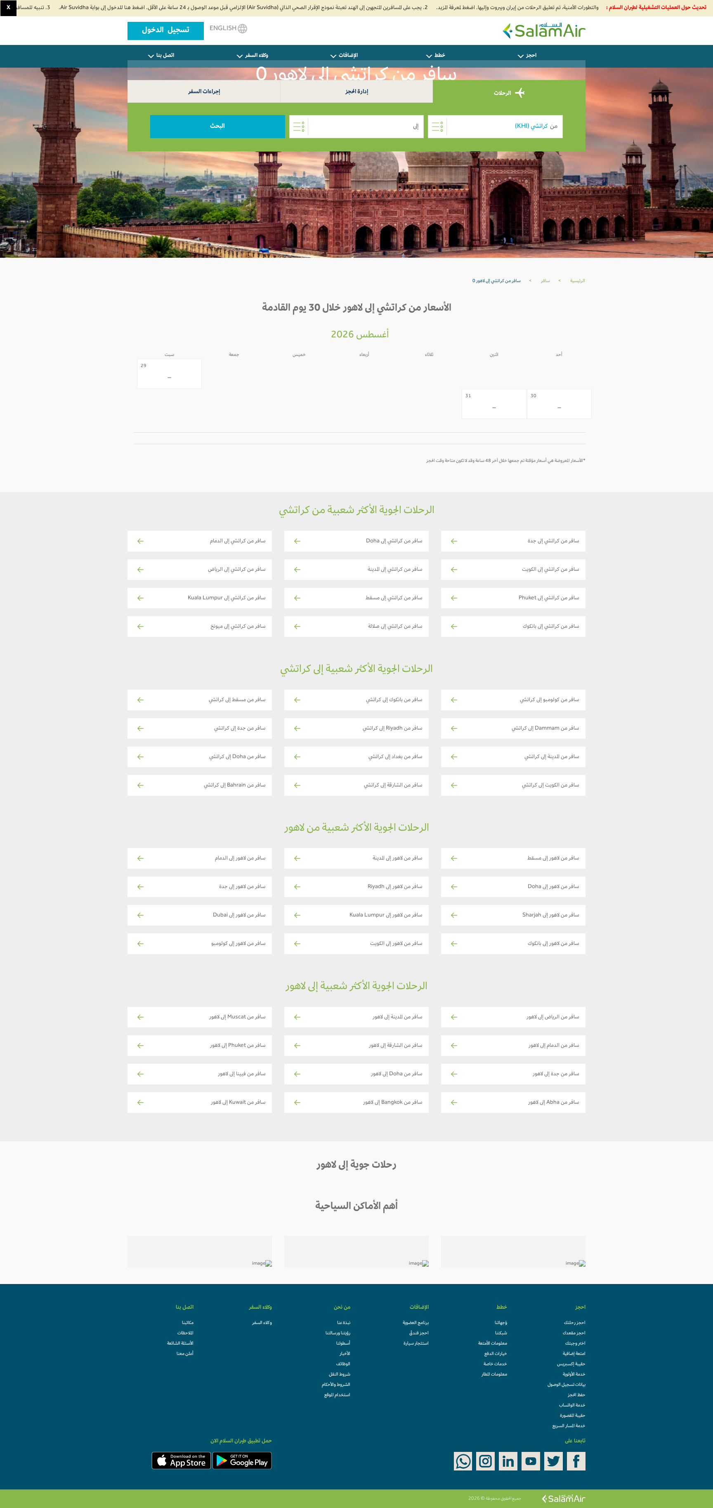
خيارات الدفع (495, 1354)
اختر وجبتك (575, 1343)
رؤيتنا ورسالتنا (338, 1333)
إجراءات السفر (204, 92)
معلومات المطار (494, 1374)
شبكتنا (501, 1333)
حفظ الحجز (577, 1395)
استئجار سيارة (416, 1343)
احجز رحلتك (575, 1323)
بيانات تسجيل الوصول (567, 1385)
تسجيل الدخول (165, 31)
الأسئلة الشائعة (180, 1343)
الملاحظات (185, 1333)
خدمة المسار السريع (569, 1426)
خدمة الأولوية (574, 1374)
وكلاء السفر (256, 56)
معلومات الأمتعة (492, 1343)
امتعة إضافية (574, 1354)
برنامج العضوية (416, 1323)
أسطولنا (343, 1343)
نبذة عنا (343, 1323)
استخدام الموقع (337, 1395)
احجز (531, 56)
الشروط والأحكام (336, 1385)
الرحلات (503, 94)
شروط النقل (339, 1374)
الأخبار (345, 1354)
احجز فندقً (419, 1333)
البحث (217, 126)
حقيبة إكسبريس (571, 1364)
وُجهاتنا (501, 1323)
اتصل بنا (165, 56)
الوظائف (343, 1364)
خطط (439, 56)
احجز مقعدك (574, 1333)
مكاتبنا (188, 1323)
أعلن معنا (185, 1354)
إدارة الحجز (356, 92)
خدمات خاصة (495, 1364)
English (224, 29)
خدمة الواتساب (572, 1405)
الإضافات (348, 56)
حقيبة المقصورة (573, 1416)
